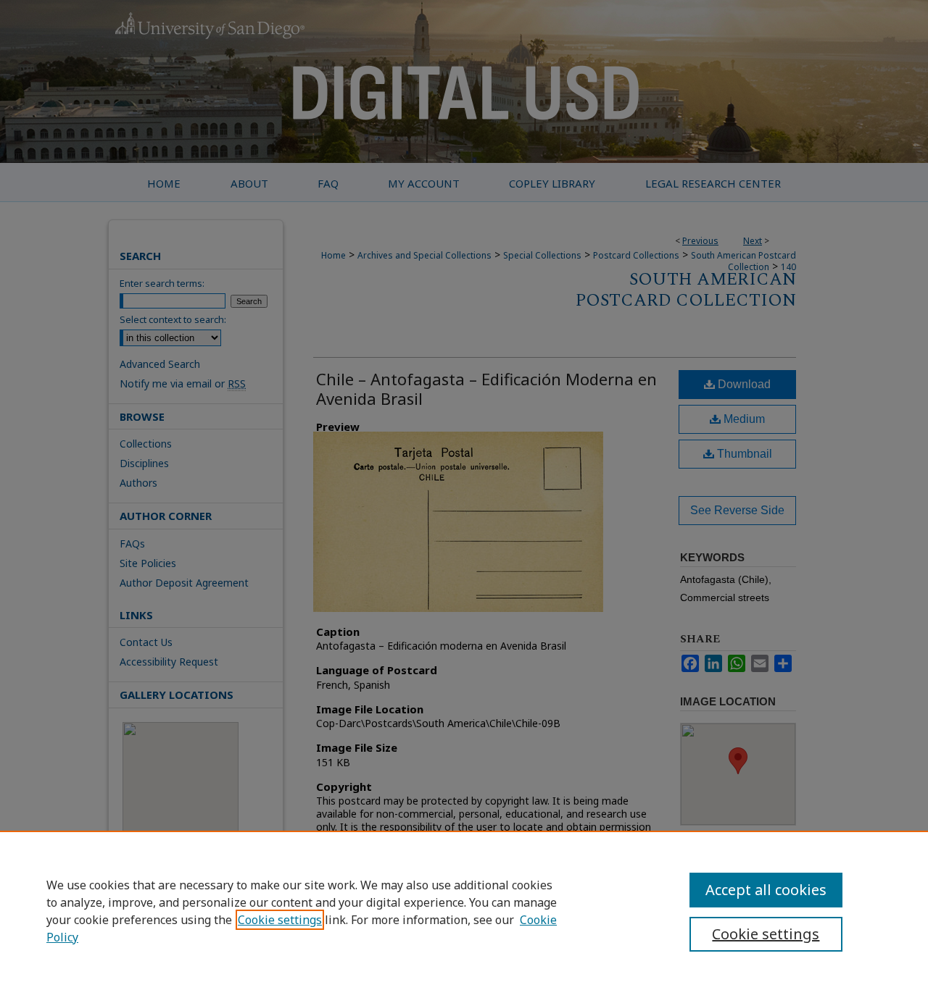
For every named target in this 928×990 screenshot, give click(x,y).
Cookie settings (280, 920)
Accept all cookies (765, 889)
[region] (464, 910)
